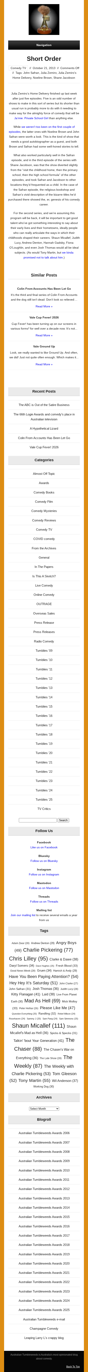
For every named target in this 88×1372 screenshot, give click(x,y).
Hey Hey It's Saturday (33, 983)
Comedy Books (44, 492)
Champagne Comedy (44, 1328)
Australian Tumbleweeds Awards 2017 (44, 1235)
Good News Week (22, 970)
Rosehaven (17, 1018)
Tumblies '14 (44, 697)
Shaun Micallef (38, 1025)
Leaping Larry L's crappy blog (44, 1338)
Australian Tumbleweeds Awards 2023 (44, 1291)
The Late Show (51, 1058)
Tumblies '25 (44, 799)
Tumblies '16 (44, 715)
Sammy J (34, 1018)
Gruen (44, 970)
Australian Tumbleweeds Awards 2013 (44, 1198)
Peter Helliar (28, 1008)
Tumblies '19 (44, 743)
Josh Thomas (46, 988)
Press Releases (44, 632)
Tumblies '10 (44, 660)
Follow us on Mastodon (44, 888)
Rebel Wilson (66, 1013)
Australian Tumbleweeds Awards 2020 (44, 1263)
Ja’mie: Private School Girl (31, 118)
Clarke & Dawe (64, 959)
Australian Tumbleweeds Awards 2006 (44, 1133)
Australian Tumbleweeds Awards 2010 (44, 1170)
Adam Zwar (20, 943)
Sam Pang (50, 1018)
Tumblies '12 (44, 678)
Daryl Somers (21, 965)
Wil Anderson (65, 1081)
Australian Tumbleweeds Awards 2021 (44, 1272)
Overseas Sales (44, 613)
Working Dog (43, 1086)
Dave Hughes (45, 966)
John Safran (31, 72)
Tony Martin (34, 1080)
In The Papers (44, 566)
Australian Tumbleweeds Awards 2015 (44, 1217)
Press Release (44, 622)
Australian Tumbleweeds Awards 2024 (44, 1300)
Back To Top (73, 1366)
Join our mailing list (23, 915)
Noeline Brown (42, 77)
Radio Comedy (44, 641)
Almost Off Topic (44, 473)
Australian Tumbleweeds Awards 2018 (44, 1244)
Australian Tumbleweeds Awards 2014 (44, 1207)
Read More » (44, 306)
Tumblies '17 (44, 725)
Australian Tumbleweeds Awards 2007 (44, 1142)
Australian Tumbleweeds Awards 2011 (44, 1179)
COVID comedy (44, 539)
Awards (44, 483)
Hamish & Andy (65, 970)
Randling (47, 1013)
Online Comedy (44, 594)
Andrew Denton (42, 943)
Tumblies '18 (44, 734)
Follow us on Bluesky (44, 860)
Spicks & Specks (63, 1033)
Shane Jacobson (64, 77)
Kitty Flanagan (25, 994)
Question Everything (24, 1013)
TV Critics (44, 809)
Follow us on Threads (44, 901)
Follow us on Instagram (44, 874)
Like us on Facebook (44, 847)
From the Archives (44, 548)
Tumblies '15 (44, 706)
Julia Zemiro (49, 72)
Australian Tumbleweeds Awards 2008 (44, 1151)
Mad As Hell (42, 1000)
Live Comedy (44, 585)
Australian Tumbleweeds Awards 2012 (44, 1189)
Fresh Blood (67, 965)
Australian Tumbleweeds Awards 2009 (44, 1161)
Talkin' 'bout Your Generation (39, 1041)
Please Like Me (57, 1008)
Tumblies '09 (44, 650)
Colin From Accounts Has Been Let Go (44, 438)
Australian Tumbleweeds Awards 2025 (44, 1310)
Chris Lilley (28, 958)
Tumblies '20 (44, 753)
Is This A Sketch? (44, 576)
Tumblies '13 (44, 687)
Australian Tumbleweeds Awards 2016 (44, 1226)
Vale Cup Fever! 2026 (44, 447)
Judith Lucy (69, 989)
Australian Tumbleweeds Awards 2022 (44, 1282)
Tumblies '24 (44, 790)
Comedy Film (44, 501)
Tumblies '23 (44, 781)
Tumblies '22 (44, 771)
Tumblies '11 (44, 669)
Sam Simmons (68, 1018)
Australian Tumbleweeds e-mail (44, 1319)
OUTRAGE (44, 604)
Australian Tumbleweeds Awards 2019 (44, 1254)
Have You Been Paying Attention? (43, 976)
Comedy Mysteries (44, 511)
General (44, 557)
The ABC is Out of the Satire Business (44, 405)
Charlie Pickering (48, 950)
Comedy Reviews (44, 520)
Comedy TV (18, 68)
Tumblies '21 (44, 762)
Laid (48, 994)
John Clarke (68, 983)
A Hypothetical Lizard (44, 428)
